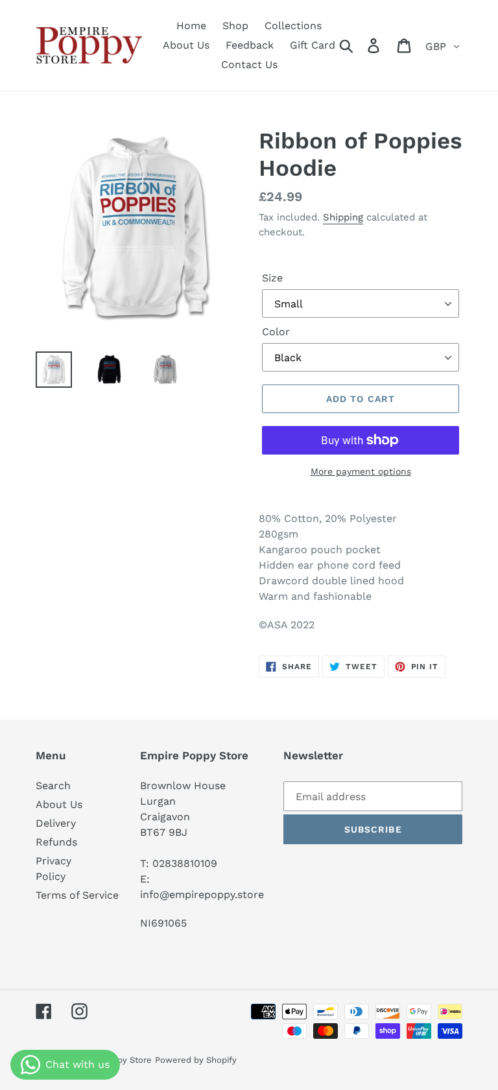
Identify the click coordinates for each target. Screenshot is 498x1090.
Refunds (56, 842)
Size (272, 278)
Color (276, 332)
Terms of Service (77, 895)
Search (53, 785)
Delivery (56, 823)
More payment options (361, 471)
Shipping (343, 217)
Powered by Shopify (196, 1060)
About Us (59, 804)
